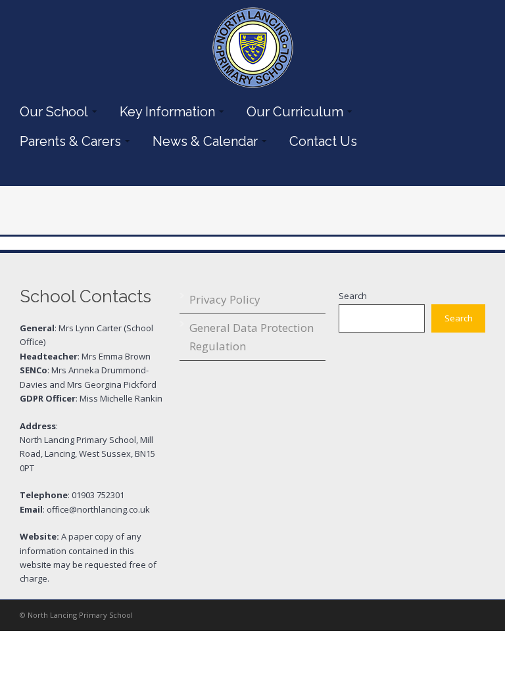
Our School (50, 111)
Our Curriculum (291, 111)
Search (353, 296)
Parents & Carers (67, 141)
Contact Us (323, 141)
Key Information (164, 111)
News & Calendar (202, 141)
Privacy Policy (224, 299)
